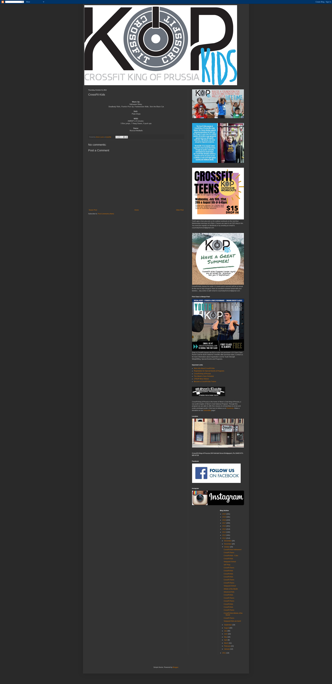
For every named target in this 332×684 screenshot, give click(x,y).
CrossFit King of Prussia (202, 374)
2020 (224, 514)
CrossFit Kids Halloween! (232, 550)
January (227, 649)
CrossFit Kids (228, 559)
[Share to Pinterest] (126, 137)
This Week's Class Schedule (204, 376)
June (226, 634)
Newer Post (93, 210)
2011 (224, 653)
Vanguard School (230, 562)
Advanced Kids (229, 592)
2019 (224, 517)
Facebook (230, 408)
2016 (224, 526)
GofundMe (207, 410)
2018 (224, 520)
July (225, 631)
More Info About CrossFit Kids (204, 368)
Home (136, 210)
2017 (224, 523)
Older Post (180, 210)
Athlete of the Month (231, 589)
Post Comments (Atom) (106, 214)
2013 (224, 535)
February (227, 646)
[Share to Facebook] (124, 137)
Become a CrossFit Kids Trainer (205, 381)
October (227, 547)
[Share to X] (121, 137)
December (228, 541)
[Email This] (116, 137)
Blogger (175, 667)
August (226, 628)
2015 (224, 529)
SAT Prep (227, 565)
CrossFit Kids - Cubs (231, 555)
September (228, 625)
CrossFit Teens (229, 552)
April (226, 640)
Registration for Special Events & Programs (209, 371)
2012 (224, 538)
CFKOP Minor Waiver (201, 379)
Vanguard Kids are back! (232, 621)
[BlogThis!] (119, 137)
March (226, 643)
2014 (224, 532)
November (228, 544)
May (225, 637)
